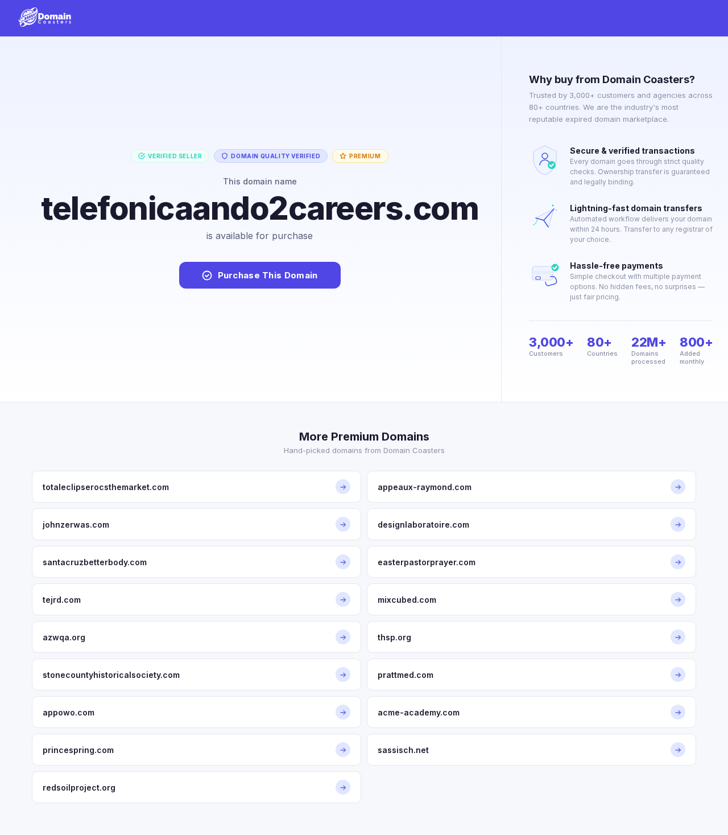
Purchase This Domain (268, 275)
